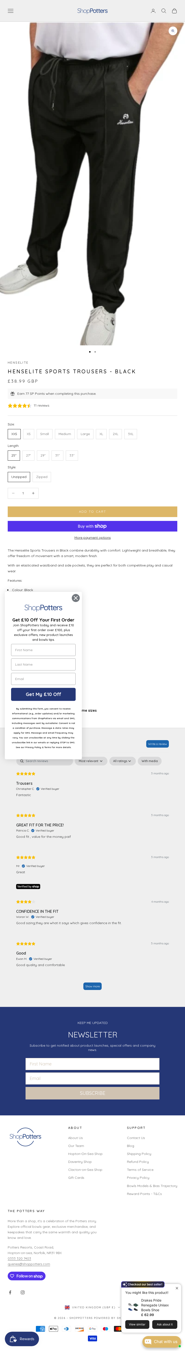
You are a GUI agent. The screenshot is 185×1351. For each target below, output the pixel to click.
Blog (130, 1146)
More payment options (92, 537)
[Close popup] (177, 1288)
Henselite (18, 362)
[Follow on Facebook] (10, 1292)
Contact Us (136, 1138)
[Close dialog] (76, 598)
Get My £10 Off (43, 694)
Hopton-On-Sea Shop (85, 1154)
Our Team (76, 1146)
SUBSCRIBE (92, 1093)
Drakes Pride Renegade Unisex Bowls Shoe (155, 1305)
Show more (92, 986)
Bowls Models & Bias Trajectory (152, 1186)
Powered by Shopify (112, 1318)
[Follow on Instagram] (22, 1292)
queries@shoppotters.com (29, 1264)
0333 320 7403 (19, 1258)
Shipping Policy (139, 1154)
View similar (137, 1324)
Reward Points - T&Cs (144, 1194)
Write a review (157, 744)
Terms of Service (140, 1169)
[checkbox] (150, 761)
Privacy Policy (138, 1177)
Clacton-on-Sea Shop (85, 1169)
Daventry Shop (80, 1162)
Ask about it (165, 1324)
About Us (75, 1138)
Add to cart (92, 511)
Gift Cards (76, 1177)
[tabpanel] (92, 876)
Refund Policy (138, 1162)
